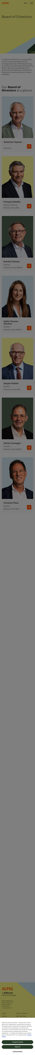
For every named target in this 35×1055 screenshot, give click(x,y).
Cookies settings (17, 1051)
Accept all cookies (17, 1042)
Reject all (17, 1047)
